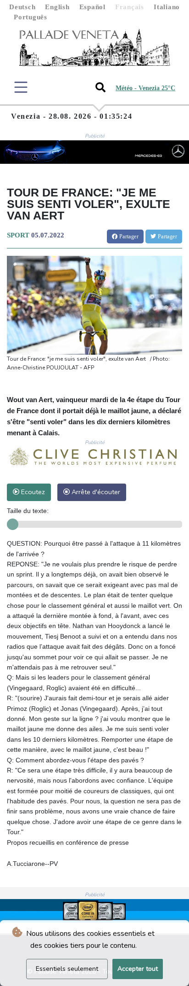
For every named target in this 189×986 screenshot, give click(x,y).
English (57, 7)
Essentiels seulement (67, 968)
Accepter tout (137, 968)
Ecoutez (32, 491)
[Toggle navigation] (21, 87)
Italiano (167, 7)
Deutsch (22, 7)
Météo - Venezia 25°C (145, 88)
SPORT (18, 235)
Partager (128, 236)
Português (30, 17)
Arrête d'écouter (95, 491)
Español (92, 7)
